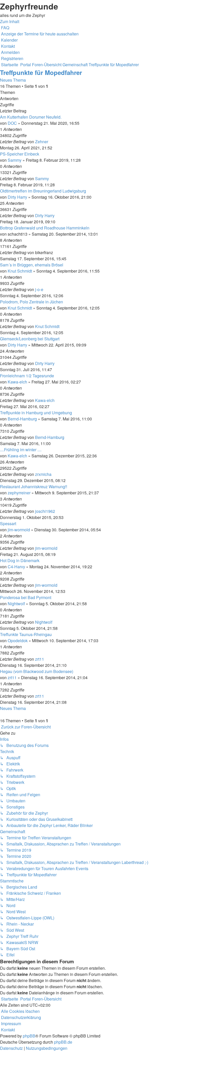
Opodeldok (18, 640)
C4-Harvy (16, 567)
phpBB (29, 1036)
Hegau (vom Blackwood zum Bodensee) (36, 671)
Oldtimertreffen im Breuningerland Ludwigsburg (43, 191)
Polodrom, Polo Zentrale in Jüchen (31, 302)
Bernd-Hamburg (22, 419)
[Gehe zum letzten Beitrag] (49, 142)
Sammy (15, 160)
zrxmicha (43, 474)
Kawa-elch (17, 382)
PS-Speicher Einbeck (19, 154)
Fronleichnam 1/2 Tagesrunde (27, 376)
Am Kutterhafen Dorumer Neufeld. (30, 117)
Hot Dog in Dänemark (19, 560)
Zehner (41, 142)
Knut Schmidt (20, 271)
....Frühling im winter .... (20, 450)
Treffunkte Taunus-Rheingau (26, 634)
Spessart (8, 523)
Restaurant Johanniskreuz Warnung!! (33, 486)
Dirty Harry (17, 197)
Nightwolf (16, 604)
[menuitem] (4, 28)
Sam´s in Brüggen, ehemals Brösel (31, 265)
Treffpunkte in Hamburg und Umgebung (36, 413)
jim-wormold (19, 530)
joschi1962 (45, 511)
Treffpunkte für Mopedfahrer (41, 72)
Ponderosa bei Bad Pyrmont (25, 597)
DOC (12, 123)
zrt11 (39, 659)
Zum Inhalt (9, 21)
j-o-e (39, 289)
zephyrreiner (19, 493)
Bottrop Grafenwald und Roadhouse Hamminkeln (44, 228)
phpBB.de (63, 1042)
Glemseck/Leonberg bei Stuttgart (29, 339)
